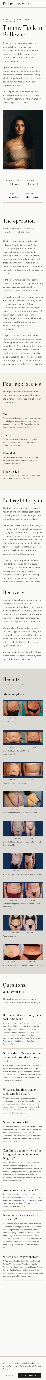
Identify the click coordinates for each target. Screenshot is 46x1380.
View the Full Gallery (14, 685)
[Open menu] (40, 3)
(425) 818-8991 (23, 1353)
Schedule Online (23, 1345)
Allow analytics (29, 1375)
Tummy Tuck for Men (13, 1310)
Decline (9, 1375)
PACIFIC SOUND (20, 4)
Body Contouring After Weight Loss (22, 1306)
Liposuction (31, 1302)
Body (27, 19)
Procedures (17, 19)
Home (5, 19)
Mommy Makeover (11, 1302)
